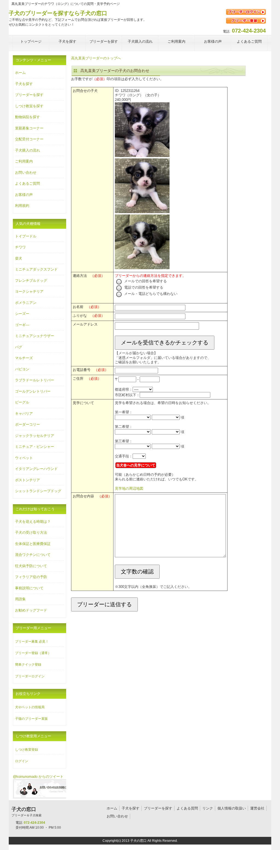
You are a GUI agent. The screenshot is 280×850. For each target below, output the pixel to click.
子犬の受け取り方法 (31, 532)
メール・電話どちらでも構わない (150, 294)
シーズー (22, 314)
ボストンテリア (27, 480)
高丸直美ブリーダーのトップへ (96, 58)
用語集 (20, 599)
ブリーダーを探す (29, 95)
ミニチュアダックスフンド (36, 269)
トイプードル (25, 236)
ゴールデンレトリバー (33, 391)
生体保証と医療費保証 (33, 544)
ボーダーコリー (27, 424)
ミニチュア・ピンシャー (34, 447)
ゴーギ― (22, 325)
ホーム (20, 73)
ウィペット (24, 458)
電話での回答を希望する (143, 287)
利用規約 (22, 206)
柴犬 (18, 258)
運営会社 (257, 808)
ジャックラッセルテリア (34, 436)
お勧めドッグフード (31, 610)
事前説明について (29, 588)
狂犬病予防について (31, 566)
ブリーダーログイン (30, 676)
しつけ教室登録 (26, 750)
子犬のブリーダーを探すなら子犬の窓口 (58, 13)
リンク (207, 808)
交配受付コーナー (29, 139)
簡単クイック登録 (28, 664)
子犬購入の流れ (27, 150)
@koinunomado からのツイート (38, 776)
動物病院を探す (27, 117)
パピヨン (22, 369)
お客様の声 (24, 195)
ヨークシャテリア (29, 291)
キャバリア (24, 413)
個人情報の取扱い (231, 808)
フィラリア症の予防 (31, 577)
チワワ (20, 247)
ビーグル (22, 402)
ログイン (21, 761)
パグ (18, 347)
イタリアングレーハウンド (36, 469)
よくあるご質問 (27, 183)
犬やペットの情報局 (30, 707)
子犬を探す (24, 84)
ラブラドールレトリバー (34, 380)
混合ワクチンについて (33, 555)
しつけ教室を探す (29, 106)
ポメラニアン (25, 303)
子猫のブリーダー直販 (31, 719)
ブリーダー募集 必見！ (32, 641)
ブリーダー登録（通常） (33, 653)
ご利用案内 (24, 161)
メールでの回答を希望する (145, 281)
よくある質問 (187, 808)
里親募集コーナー (29, 128)
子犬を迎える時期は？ (33, 522)
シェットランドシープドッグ (38, 491)
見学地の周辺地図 (129, 488)
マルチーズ (24, 358)
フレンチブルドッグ (31, 281)
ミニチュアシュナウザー (34, 336)
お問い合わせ (25, 172)
